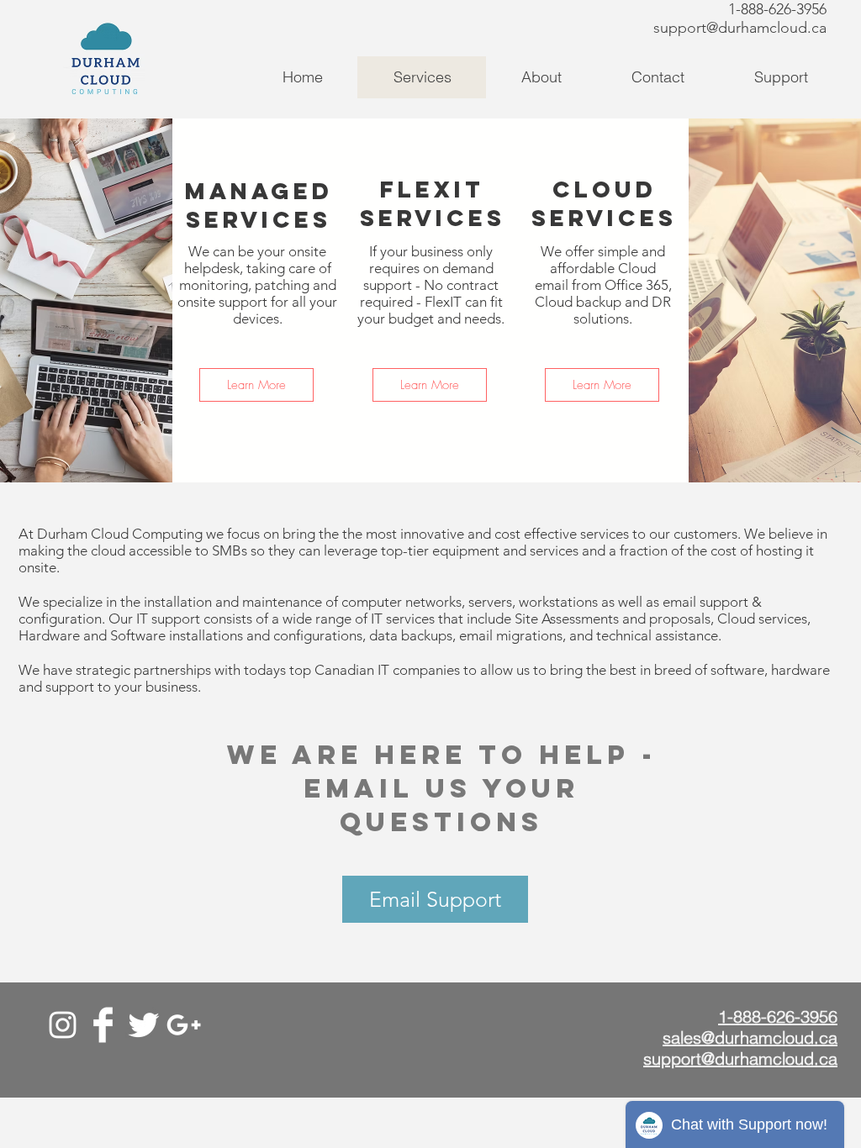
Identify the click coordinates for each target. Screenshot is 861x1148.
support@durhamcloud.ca (740, 27)
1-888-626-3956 (777, 9)
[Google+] (184, 1025)
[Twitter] (143, 1025)
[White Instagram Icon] (63, 1025)
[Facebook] (103, 1025)
